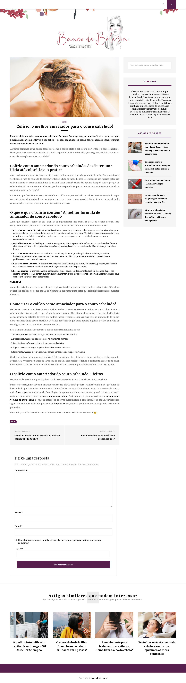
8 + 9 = (20, 548)
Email (18, 526)
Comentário (21, 470)
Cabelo (64, 122)
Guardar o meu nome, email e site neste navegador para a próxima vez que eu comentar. (59, 541)
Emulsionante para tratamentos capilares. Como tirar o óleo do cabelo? (114, 646)
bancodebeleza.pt (99, 678)
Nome (19, 512)
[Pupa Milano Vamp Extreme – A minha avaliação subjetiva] (135, 184)
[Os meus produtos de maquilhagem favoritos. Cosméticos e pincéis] (135, 199)
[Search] (163, 4)
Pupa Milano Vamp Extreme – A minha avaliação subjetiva (157, 183)
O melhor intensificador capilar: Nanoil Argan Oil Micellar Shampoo (29, 646)
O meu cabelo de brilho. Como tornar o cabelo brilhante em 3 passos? (71, 646)
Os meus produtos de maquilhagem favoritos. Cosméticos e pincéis (156, 198)
